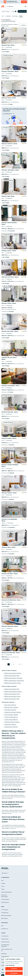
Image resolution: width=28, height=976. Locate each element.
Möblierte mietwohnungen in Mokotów (12, 673)
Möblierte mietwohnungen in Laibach (12, 696)
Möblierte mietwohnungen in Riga (11, 689)
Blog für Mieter (4, 918)
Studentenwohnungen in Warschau (12, 722)
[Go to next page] (22, 664)
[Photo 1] (12, 42)
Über (2, 880)
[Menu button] (25, 6)
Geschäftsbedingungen (6, 892)
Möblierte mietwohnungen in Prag (11, 698)
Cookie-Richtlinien (5, 899)
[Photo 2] (13, 42)
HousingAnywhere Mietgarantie (5, 945)
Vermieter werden (5, 941)
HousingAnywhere (6, 19)
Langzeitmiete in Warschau (10, 724)
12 (19, 664)
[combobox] (15, 6)
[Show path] (13, 19)
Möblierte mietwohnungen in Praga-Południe (14, 680)
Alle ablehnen (14, 968)
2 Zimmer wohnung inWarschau (11, 719)
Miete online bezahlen (6, 915)
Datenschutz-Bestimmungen (4, 895)
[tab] (2, 16)
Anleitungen (4, 953)
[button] (5, 11)
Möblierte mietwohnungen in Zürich (12, 693)
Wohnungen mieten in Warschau (11, 707)
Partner (3, 889)
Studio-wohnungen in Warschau (11, 714)
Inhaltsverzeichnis (5, 902)
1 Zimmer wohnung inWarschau (11, 717)
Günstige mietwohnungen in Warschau (12, 712)
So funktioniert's (4, 909)
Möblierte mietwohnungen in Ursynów (12, 682)
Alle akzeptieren (14, 973)
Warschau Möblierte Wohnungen (8, 21)
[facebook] (2, 969)
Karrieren (3, 883)
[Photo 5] (15, 42)
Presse (2, 886)
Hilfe (2, 925)
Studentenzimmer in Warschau (11, 726)
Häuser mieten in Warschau (10, 704)
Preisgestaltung (4, 912)
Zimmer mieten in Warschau (10, 709)
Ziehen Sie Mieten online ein (6, 950)
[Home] (2, 6)
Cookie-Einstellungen (10, 965)
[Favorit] (25, 29)
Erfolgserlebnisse (5, 956)
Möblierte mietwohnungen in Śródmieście (13, 678)
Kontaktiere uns (4, 928)
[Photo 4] (14, 42)
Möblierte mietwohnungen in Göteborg (12, 691)
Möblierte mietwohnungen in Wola (11, 675)
